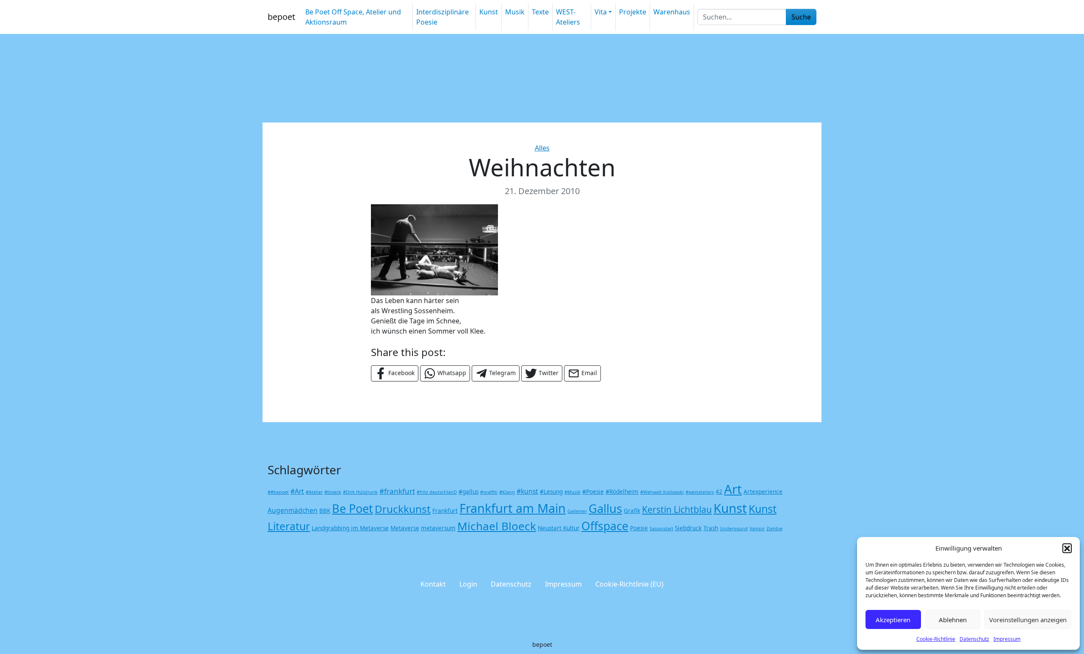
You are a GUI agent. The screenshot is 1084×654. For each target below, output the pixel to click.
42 (719, 491)
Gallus (605, 508)
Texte (540, 12)
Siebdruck (688, 528)
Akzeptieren (893, 619)
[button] (1067, 548)
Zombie (774, 529)
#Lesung (551, 491)
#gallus (468, 491)
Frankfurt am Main (512, 508)
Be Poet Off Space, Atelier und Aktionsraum (353, 17)
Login (468, 584)
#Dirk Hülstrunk (360, 492)
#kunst (527, 491)
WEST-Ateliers (568, 17)
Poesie (639, 528)
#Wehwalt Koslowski (662, 492)
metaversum (438, 528)
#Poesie (593, 491)
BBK (324, 511)
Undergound (734, 529)
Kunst (488, 12)
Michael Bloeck (496, 526)
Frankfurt (445, 511)
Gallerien (577, 511)
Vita (601, 12)
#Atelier (314, 492)
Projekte (632, 12)
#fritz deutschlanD (437, 492)
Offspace (604, 526)
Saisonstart (661, 529)
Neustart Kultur (559, 528)
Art (733, 489)
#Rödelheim (622, 491)
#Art (297, 491)
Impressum (1006, 639)
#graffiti (489, 492)
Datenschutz (974, 639)
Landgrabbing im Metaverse (350, 528)
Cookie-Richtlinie (935, 639)
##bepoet (278, 492)
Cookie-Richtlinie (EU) (629, 584)
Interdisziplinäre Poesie (442, 17)
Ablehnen (953, 619)
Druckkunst (403, 509)
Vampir (757, 529)
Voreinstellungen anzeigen (1028, 619)
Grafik (632, 511)
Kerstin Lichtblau (677, 509)
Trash (710, 528)
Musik (515, 12)
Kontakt (433, 584)
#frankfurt (397, 491)
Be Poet (352, 508)
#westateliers (700, 492)
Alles (542, 148)
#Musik (572, 492)
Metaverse (404, 528)
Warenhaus (671, 12)
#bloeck (332, 492)
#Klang (507, 492)
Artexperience (763, 491)
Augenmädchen (293, 510)
